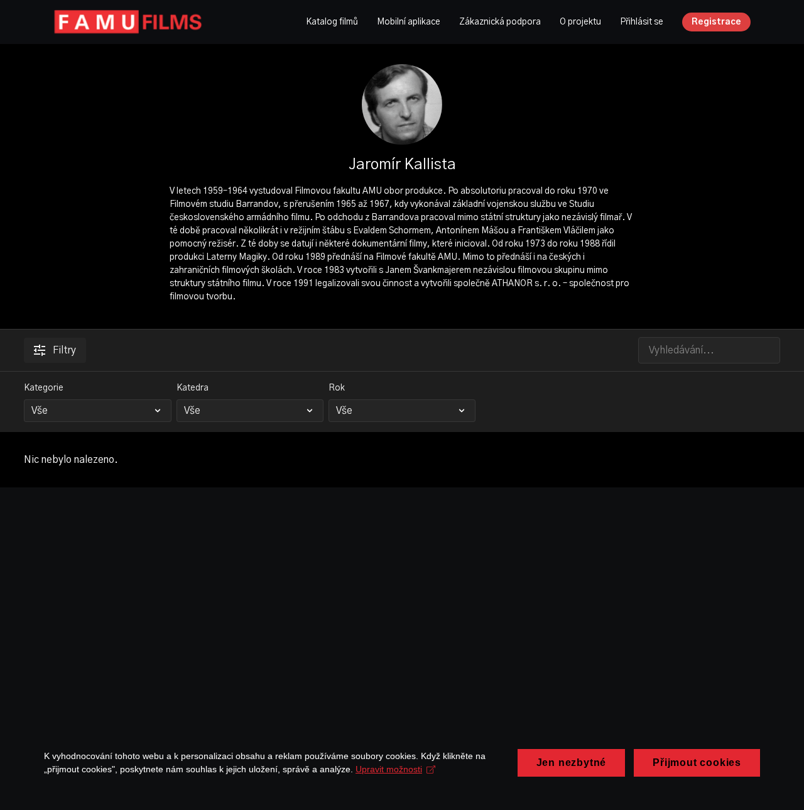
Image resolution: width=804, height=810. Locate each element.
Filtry (64, 350)
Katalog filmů (332, 22)
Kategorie (43, 388)
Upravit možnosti (389, 769)
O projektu (580, 22)
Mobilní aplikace (408, 22)
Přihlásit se (641, 22)
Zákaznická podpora (500, 22)
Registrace (716, 22)
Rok (337, 388)
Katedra (193, 388)
